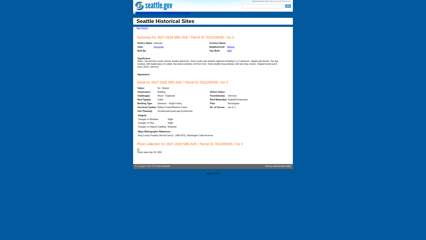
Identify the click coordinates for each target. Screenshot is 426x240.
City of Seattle (163, 166)
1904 (229, 51)
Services (271, 1)
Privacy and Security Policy (278, 166)
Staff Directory (284, 1)
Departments (258, 1)
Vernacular (159, 47)
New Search (142, 28)
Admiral (230, 47)
